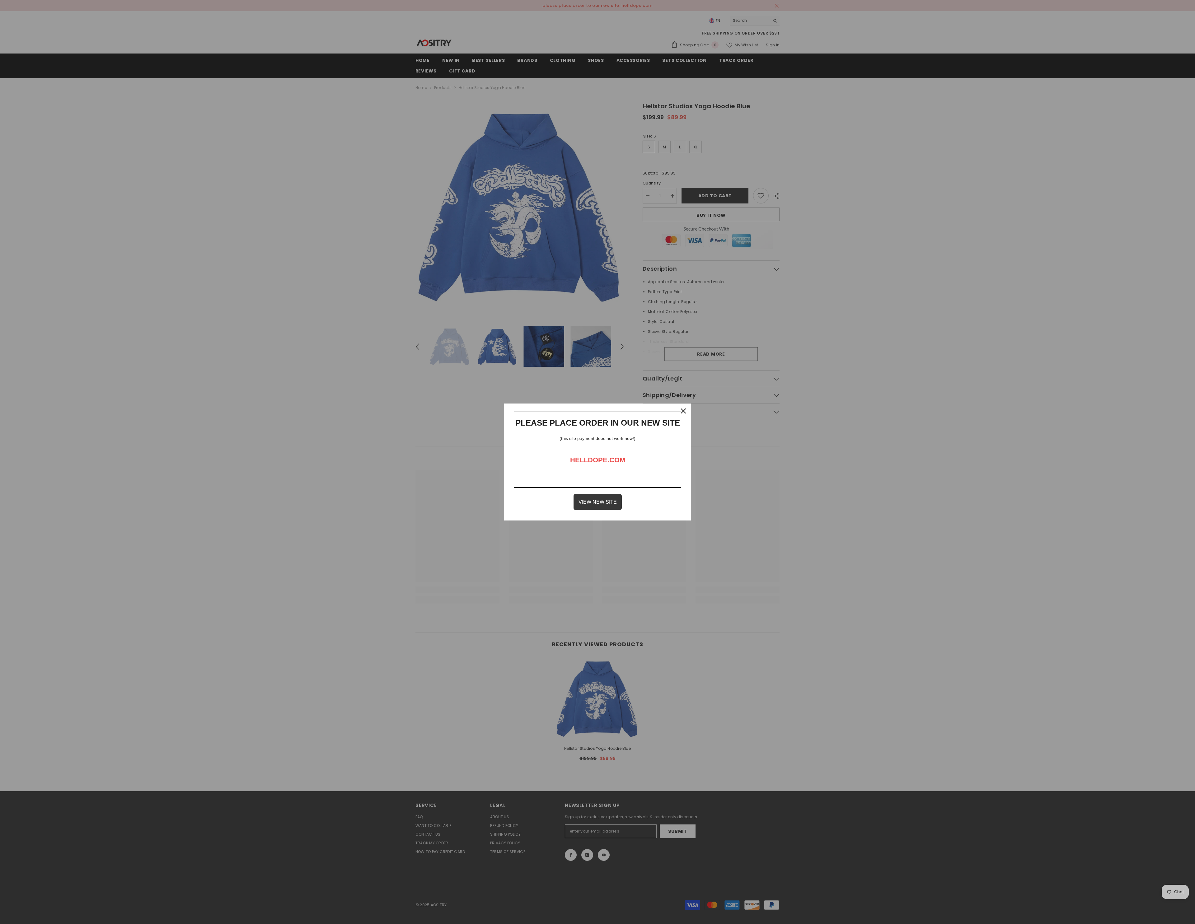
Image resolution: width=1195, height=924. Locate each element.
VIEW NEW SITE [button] (598, 502)
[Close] (683, 411)
